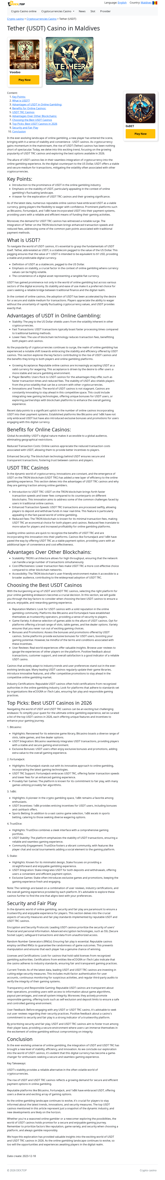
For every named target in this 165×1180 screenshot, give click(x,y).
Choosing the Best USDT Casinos (32, 120)
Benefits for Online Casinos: (29, 108)
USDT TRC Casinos (23, 112)
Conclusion (19, 131)
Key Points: (19, 97)
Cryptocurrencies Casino (56, 11)
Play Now (25, 80)
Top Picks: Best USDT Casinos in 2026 (34, 124)
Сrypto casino (15, 19)
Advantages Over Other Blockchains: (34, 116)
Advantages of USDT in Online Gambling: (37, 104)
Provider (105, 11)
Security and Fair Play (25, 127)
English (122, 2)
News (82, 11)
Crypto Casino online (23, 11)
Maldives (146, 2)
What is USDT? (21, 100)
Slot (93, 11)
